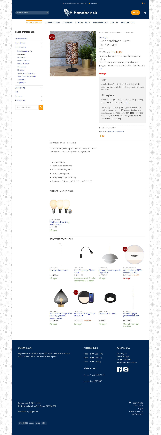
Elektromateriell (21, 39)
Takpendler (21, 80)
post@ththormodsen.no (127, 362)
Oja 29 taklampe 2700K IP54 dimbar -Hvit (132, 271)
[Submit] (47, 13)
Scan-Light (103, 37)
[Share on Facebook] (101, 136)
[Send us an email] (144, 3)
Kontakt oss (128, 22)
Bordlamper (21, 54)
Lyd (16, 92)
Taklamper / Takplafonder (26, 76)
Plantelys (20, 70)
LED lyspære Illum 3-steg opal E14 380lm (60, 223)
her (100, 68)
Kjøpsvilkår (34, 411)
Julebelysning (20, 87)
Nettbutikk (103, 33)
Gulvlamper (21, 57)
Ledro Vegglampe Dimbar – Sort (84, 271)
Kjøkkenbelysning (23, 60)
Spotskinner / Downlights (26, 73)
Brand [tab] (62, 143)
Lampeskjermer (23, 64)
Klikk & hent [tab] (71, 143)
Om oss (114, 22)
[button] (144, 12)
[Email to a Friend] (103, 136)
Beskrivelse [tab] (54, 143)
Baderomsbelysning (24, 51)
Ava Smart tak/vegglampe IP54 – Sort (84, 314)
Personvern (23, 411)
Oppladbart (21, 67)
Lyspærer (68, 22)
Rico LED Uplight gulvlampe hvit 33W (131, 314)
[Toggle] (41, 39)
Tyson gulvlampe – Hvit (59, 270)
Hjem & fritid (20, 43)
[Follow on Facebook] (142, 3)
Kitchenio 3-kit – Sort (107, 313)
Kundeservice (100, 22)
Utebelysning (52, 22)
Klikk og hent (82, 22)
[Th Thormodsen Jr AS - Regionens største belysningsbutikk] (80, 12)
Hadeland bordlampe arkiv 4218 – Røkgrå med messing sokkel (61, 315)
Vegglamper (21, 83)
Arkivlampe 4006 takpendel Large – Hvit (110, 271)
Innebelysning (34, 22)
